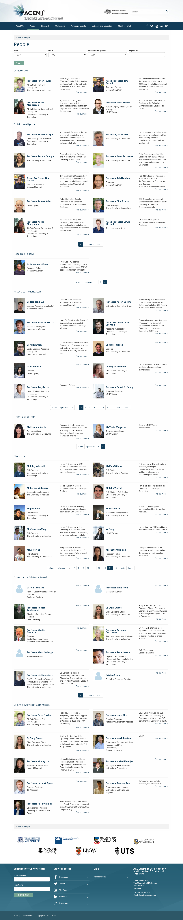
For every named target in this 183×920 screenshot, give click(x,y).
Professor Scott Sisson (118, 102)
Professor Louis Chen (117, 715)
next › (91, 244)
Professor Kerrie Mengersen (35, 103)
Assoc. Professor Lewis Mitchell (118, 223)
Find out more (82, 92)
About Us (20, 25)
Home (18, 37)
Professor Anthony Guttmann (116, 631)
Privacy (17, 915)
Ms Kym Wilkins (114, 466)
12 (99, 568)
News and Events (78, 25)
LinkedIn (63, 896)
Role (16, 50)
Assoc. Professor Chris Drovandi (117, 323)
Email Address (20, 875)
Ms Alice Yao (33, 549)
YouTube (63, 890)
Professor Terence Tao (118, 783)
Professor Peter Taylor (39, 80)
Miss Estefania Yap (116, 549)
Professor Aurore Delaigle (41, 156)
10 (88, 568)
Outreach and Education (102, 25)
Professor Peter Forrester (119, 156)
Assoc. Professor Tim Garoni (117, 82)
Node (50, 50)
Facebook (63, 877)
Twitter (62, 883)
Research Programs (97, 50)
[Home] (38, 11)
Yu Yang (110, 529)
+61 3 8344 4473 (144, 892)
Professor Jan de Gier (117, 134)
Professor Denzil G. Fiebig (119, 387)
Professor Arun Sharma (118, 652)
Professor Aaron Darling (118, 302)
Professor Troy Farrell (38, 387)
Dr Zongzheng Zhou (37, 264)
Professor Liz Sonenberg (40, 675)
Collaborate (60, 25)
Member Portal (124, 25)
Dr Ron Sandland (35, 587)
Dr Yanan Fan (34, 366)
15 (116, 568)
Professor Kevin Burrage (40, 134)
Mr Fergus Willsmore (37, 488)
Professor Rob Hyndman (118, 178)
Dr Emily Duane (114, 607)
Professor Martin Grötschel (36, 631)
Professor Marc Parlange (40, 652)
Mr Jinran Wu (33, 508)
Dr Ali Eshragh (34, 344)
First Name (18, 884)
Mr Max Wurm (113, 508)
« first (78, 282)
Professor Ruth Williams (39, 803)
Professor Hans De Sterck (40, 322)
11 (94, 568)
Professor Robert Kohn (39, 201)
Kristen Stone (113, 675)
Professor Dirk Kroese (117, 201)
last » (99, 244)
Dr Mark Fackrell (114, 344)
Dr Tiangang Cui (35, 302)
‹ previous (88, 282)
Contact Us (28, 915)
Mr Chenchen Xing (36, 529)
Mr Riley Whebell (36, 466)
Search (19, 63)
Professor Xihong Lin (38, 761)
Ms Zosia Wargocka (116, 427)
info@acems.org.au (147, 895)
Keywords (133, 50)
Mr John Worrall (114, 488)
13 (105, 568)
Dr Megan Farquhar (116, 366)
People (32, 25)
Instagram (63, 903)
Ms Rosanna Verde (36, 427)
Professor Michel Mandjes (119, 761)
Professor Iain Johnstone (119, 738)
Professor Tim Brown (117, 587)
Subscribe (23, 895)
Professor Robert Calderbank (36, 608)
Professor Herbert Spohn (40, 783)
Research (45, 25)
